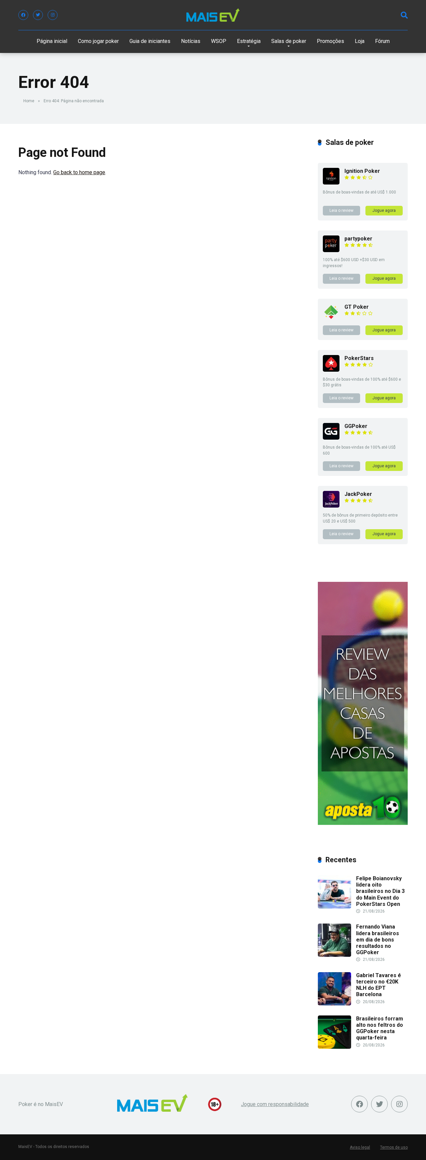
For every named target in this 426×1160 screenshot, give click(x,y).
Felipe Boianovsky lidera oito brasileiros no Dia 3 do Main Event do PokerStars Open (380, 891)
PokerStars (359, 358)
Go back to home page (79, 172)
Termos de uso (394, 1147)
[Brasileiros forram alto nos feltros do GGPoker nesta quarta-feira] (334, 1047)
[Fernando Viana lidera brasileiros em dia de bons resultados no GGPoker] (334, 955)
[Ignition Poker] (331, 183)
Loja (359, 41)
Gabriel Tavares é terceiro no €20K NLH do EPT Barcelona (378, 985)
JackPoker (358, 494)
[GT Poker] (331, 318)
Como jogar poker (98, 41)
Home (28, 101)
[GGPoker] (331, 438)
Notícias (190, 41)
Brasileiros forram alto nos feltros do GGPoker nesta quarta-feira (379, 1028)
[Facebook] (23, 15)
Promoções (330, 41)
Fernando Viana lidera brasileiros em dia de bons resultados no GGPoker (377, 940)
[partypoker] (331, 250)
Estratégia (249, 41)
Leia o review (341, 210)
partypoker (358, 238)
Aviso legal (360, 1147)
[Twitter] (38, 15)
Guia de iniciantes (149, 41)
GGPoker (355, 426)
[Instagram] (53, 15)
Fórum (382, 41)
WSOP (218, 41)
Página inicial (52, 41)
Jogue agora (384, 210)
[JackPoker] (331, 506)
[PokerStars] (331, 370)
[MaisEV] (213, 15)
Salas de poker (288, 41)
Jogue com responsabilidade (275, 1104)
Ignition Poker (362, 171)
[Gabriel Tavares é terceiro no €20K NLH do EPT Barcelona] (334, 1003)
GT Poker (356, 307)
